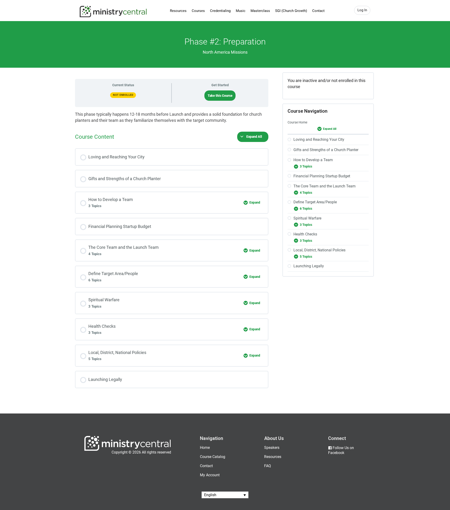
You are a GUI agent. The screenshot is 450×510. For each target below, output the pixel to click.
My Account (210, 475)
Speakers (271, 447)
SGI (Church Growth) (291, 11)
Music (240, 11)
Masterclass (260, 11)
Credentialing (220, 11)
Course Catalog (212, 456)
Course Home (297, 122)
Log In (362, 10)
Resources (178, 11)
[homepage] (127, 449)
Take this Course (220, 95)
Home (205, 447)
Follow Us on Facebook (341, 450)
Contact (318, 11)
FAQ (267, 466)
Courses (198, 11)
